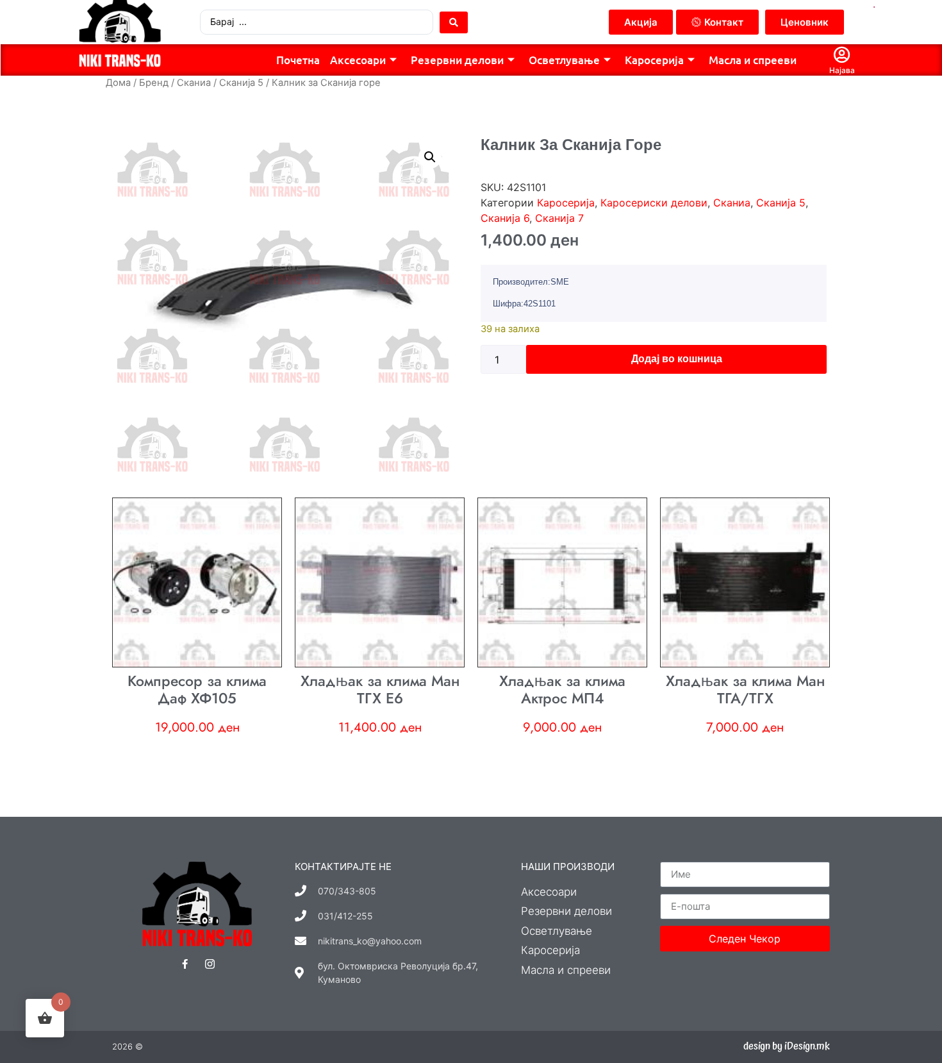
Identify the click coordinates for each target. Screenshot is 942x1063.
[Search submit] (454, 22)
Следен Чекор (745, 938)
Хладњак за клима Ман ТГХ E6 (380, 690)
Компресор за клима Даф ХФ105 (197, 690)
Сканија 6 (505, 218)
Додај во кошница (676, 358)
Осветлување (564, 60)
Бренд (154, 82)
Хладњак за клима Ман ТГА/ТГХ (745, 690)
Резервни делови (457, 60)
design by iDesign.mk (786, 1046)
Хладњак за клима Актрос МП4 (562, 690)
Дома (118, 82)
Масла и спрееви (753, 60)
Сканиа (194, 82)
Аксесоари (358, 60)
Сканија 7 (559, 218)
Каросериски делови (653, 202)
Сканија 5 (241, 82)
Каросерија (654, 60)
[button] (430, 157)
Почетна (298, 60)
